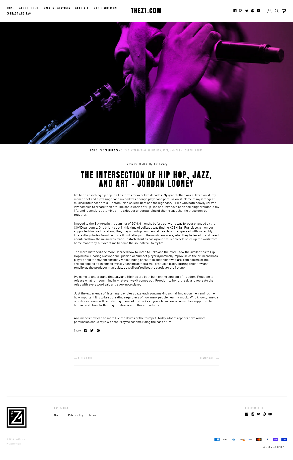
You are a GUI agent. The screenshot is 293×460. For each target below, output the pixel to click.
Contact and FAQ (19, 13)
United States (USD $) (272, 447)
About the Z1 (28, 8)
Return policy (75, 415)
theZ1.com (146, 10)
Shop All (81, 8)
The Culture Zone (111, 150)
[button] (276, 11)
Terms (92, 415)
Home (10, 8)
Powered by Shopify (14, 444)
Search (58, 415)
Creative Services (57, 8)
